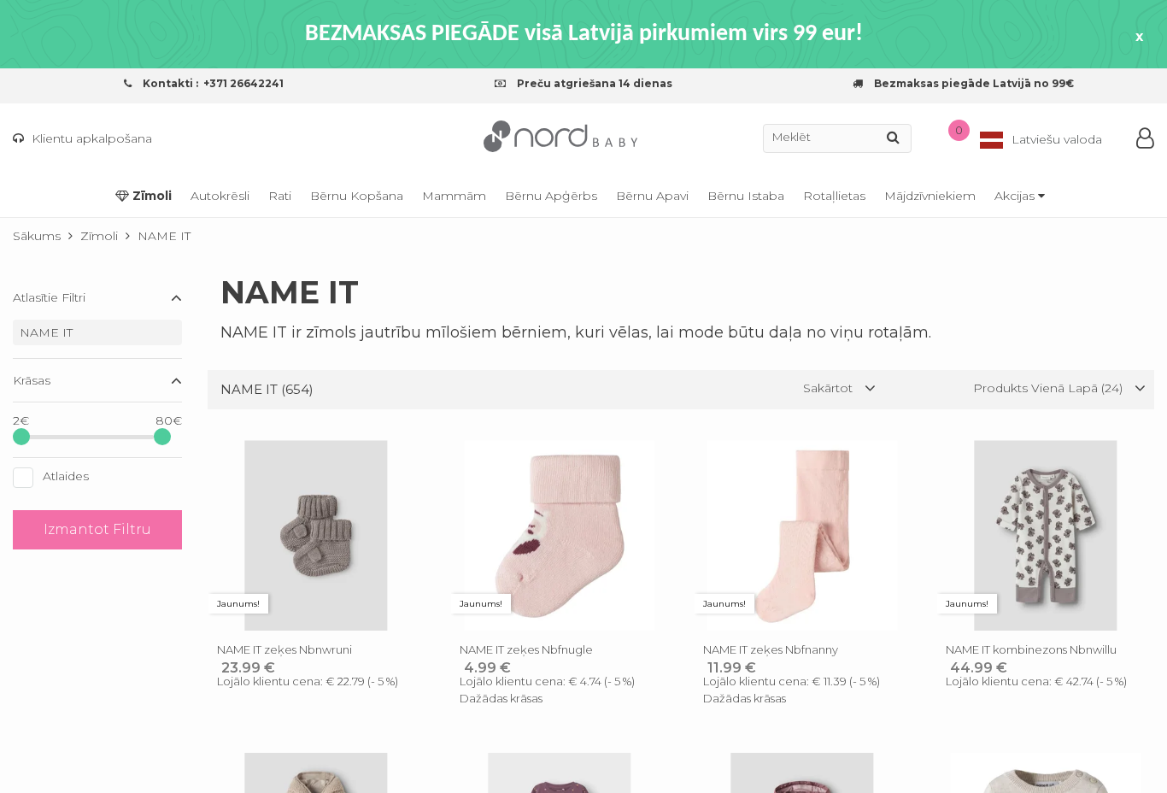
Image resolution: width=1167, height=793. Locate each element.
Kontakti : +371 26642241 (212, 83)
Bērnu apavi (652, 195)
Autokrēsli (220, 195)
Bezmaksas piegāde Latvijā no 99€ (972, 83)
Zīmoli (150, 195)
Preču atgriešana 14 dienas (593, 83)
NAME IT (46, 332)
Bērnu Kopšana (356, 195)
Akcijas (1016, 195)
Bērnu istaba (745, 195)
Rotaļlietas (834, 195)
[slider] (21, 436)
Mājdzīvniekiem (930, 195)
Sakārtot (829, 388)
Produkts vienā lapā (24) (1049, 388)
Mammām (454, 195)
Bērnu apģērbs (551, 195)
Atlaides (66, 476)
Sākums (37, 236)
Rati (279, 195)
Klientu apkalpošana (90, 138)
